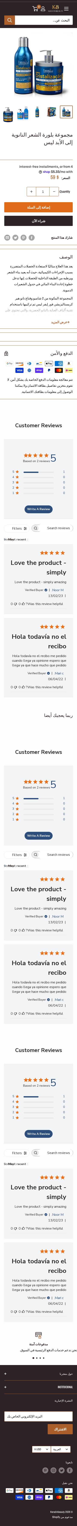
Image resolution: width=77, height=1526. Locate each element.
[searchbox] (56, 528)
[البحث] (9, 20)
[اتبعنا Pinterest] (45, 1470)
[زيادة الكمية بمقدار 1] (31, 191)
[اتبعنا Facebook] (70, 1470)
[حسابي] (43, 8)
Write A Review (38, 509)
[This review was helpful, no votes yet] (23, 604)
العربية (57, 1449)
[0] (35, 8)
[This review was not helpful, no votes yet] (15, 604)
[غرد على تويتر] (15, 237)
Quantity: (64, 191)
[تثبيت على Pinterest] (24, 237)
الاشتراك (60, 1429)
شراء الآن (38, 221)
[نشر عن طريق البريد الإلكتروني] (7, 237)
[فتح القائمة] (66, 8)
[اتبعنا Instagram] (53, 1470)
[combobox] (21, 539)
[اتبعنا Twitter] (62, 1470)
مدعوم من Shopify (62, 1517)
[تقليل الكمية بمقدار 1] (54, 191)
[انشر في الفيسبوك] (32, 237)
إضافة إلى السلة (38, 207)
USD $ (37, 1449)
